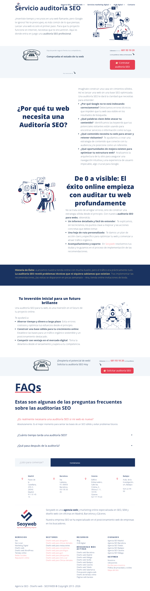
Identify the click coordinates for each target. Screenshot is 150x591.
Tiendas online (20, 553)
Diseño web (77, 5)
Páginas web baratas (85, 577)
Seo (16, 540)
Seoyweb (110, 243)
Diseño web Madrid (84, 555)
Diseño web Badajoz (85, 562)
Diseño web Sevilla (84, 560)
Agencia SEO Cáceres (116, 550)
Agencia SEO (66, 5)
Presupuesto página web (86, 572)
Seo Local (18, 543)
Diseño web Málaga (84, 557)
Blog (78, 540)
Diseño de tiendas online (86, 574)
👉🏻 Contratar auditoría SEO (122, 64)
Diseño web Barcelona (85, 552)
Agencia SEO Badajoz (116, 548)
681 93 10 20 (128, 50)
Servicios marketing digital (98, 5)
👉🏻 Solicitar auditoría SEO (117, 370)
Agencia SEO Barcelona (117, 543)
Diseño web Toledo (84, 567)
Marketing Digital (21, 545)
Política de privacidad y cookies (120, 567)
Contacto (131, 5)
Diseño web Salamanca (86, 569)
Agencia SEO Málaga (116, 553)
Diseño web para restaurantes (58, 545)
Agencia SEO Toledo (115, 545)
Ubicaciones (112, 563)
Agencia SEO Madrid (116, 540)
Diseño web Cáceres (85, 565)
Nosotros (111, 560)
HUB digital (118, 5)
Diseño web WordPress (24, 550)
